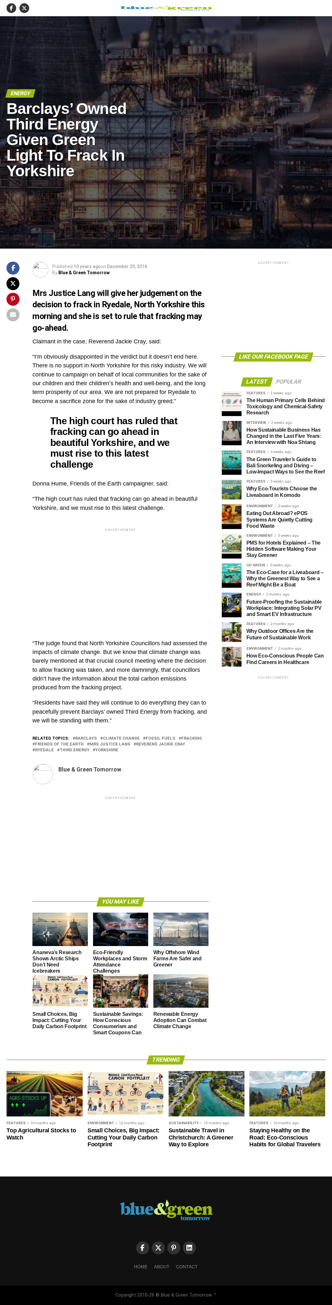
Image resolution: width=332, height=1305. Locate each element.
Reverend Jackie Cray (160, 744)
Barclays (86, 738)
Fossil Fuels (160, 738)
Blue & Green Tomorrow (84, 272)
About (162, 1266)
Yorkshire (106, 750)
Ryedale (44, 750)
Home (141, 1266)
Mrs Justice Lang (109, 744)
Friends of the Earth (59, 744)
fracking (191, 738)
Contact (187, 1266)
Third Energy (74, 750)
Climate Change (121, 738)
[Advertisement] (120, 578)
